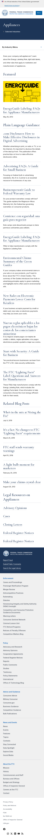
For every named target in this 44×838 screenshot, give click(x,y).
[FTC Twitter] (11, 834)
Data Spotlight (8, 748)
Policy (5, 643)
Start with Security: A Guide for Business (21, 353)
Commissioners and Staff (13, 775)
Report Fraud (8, 560)
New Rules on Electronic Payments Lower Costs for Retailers (19, 299)
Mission (6, 768)
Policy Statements (10, 676)
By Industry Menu (10, 47)
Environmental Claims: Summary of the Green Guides (17, 261)
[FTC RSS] (22, 834)
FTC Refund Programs (12, 627)
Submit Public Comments (12, 564)
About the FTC (9, 764)
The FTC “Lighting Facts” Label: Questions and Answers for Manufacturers (21, 375)
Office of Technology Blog (13, 683)
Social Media (8, 755)
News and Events (10, 722)
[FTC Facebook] (4, 829)
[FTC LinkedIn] (15, 834)
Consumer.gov (9, 703)
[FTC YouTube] (19, 834)
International (8, 679)
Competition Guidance (12, 710)
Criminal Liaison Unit (11, 623)
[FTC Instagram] (8, 834)
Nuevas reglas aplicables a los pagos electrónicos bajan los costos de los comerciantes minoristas (21, 328)
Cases (6, 516)
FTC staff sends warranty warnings (18, 449)
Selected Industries (12, 32)
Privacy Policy (8, 802)
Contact (6, 793)
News (5, 726)
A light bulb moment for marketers (18, 466)
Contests (6, 741)
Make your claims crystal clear (22, 482)
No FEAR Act (7, 816)
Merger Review (9, 589)
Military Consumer (10, 699)
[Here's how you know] (20, 3)
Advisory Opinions (15, 508)
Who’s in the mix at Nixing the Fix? (22, 414)
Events (5, 730)
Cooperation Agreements (13, 654)
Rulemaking (8, 597)
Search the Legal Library (12, 568)
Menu (39, 13)
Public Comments (10, 665)
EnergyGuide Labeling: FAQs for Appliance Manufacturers (21, 110)
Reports (6, 661)
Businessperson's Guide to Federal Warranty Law (19, 191)
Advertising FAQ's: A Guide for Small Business (20, 168)
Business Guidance (11, 706)
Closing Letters (12, 524)
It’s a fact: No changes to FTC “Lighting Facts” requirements (21, 431)
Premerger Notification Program (15, 586)
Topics (5, 737)
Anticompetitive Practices (13, 593)
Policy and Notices (9, 805)
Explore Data (8, 751)
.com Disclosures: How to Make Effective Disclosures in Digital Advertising (21, 137)
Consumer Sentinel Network (14, 620)
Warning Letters (9, 616)
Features (6, 733)
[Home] (18, 15)
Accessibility (7, 809)
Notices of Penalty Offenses (14, 630)
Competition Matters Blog (13, 634)
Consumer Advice (10, 695)
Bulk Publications (10, 713)
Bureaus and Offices (11, 779)
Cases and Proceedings (12, 582)
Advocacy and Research (12, 647)
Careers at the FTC (10, 789)
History (6, 771)
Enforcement (8, 578)
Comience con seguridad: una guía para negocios (21, 217)
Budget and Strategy (11, 782)
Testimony (7, 672)
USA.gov (6, 823)
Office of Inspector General (14, 786)
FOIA (4, 813)
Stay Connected (9, 744)
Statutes (6, 600)
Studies (6, 668)
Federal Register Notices (18, 533)
